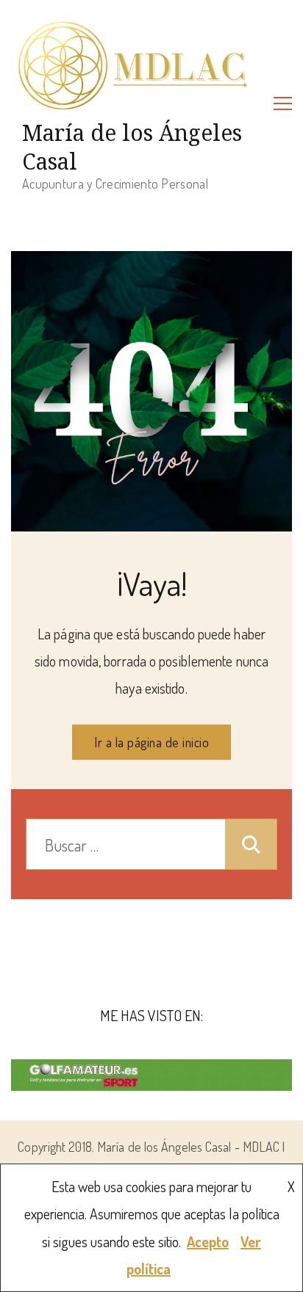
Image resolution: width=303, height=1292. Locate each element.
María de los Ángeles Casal (132, 146)
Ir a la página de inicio (151, 742)
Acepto (208, 1241)
